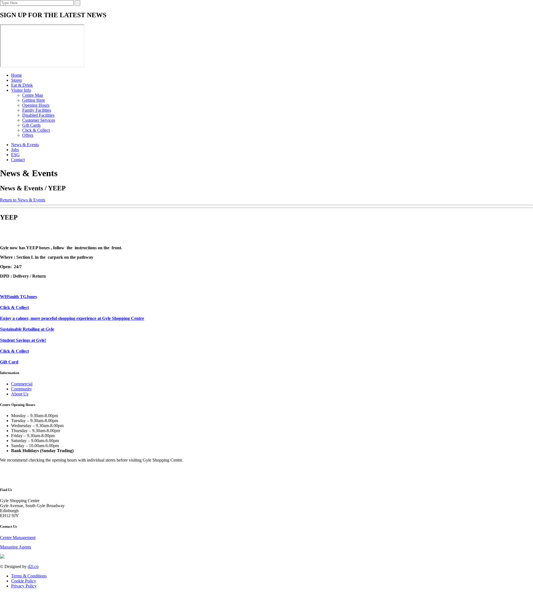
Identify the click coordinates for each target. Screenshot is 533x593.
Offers (27, 135)
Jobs (15, 149)
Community (21, 389)
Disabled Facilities (38, 115)
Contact (18, 159)
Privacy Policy (24, 586)
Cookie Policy (23, 581)
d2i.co (33, 566)
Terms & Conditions (29, 576)
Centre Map (32, 95)
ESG (15, 154)
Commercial (21, 384)
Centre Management (18, 537)
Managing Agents (15, 547)
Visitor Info (21, 90)
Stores (16, 80)
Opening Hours (35, 105)
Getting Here (33, 100)
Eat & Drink (22, 85)
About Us (19, 394)
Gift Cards (31, 125)
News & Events (25, 144)
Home (16, 75)
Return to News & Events (22, 200)
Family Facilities (36, 110)
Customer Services (38, 120)
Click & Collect (36, 130)
